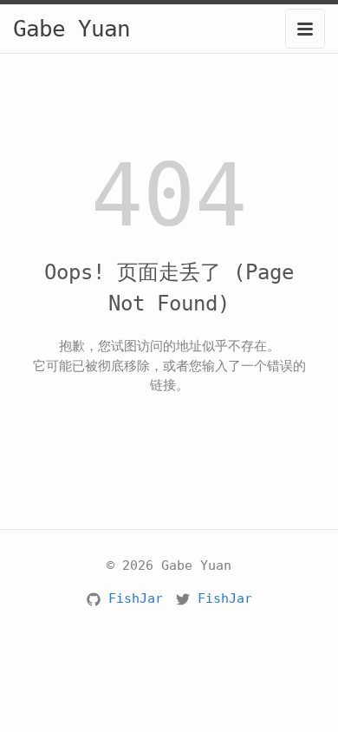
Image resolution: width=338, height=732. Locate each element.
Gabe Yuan (71, 29)
